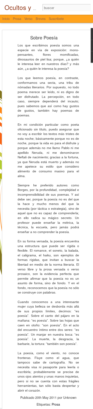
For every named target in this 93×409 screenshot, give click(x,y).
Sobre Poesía (44, 37)
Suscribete (56, 18)
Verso (28, 18)
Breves (41, 18)
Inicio (6, 18)
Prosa (56, 404)
